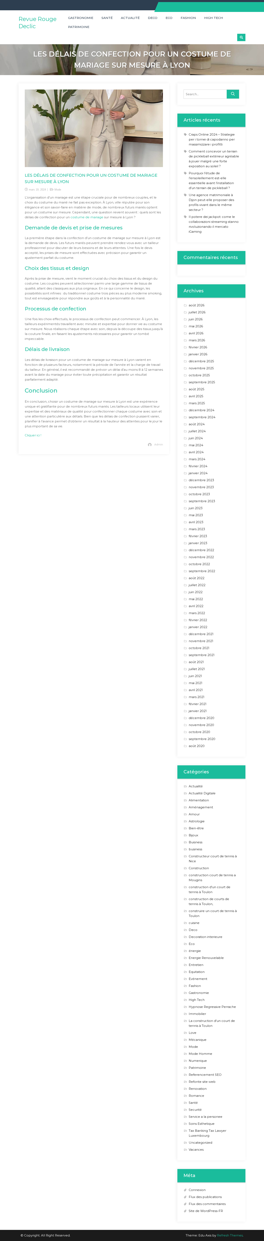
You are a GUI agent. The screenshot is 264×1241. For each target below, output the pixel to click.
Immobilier (197, 1014)
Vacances (196, 1150)
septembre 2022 (202, 571)
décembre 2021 (201, 634)
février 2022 (198, 620)
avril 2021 (196, 690)
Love (192, 1033)
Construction (199, 868)
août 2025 (196, 389)
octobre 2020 (199, 732)
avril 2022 (196, 606)
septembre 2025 (202, 382)
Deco (152, 18)
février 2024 (198, 466)
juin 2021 (195, 676)
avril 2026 (196, 333)
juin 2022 (196, 592)
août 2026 (196, 305)
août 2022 (196, 578)
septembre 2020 (202, 739)
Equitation (197, 972)
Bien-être (196, 828)
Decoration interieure (205, 937)
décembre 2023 (201, 480)
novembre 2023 (201, 487)
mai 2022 (196, 599)
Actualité (130, 18)
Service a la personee (205, 1117)
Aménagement (201, 807)
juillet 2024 (197, 431)
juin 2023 (196, 508)
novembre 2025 (201, 368)
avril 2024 (196, 452)
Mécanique (197, 1040)
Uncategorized (200, 1143)
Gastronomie (80, 18)
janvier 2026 (198, 354)
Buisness (195, 842)
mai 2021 (195, 683)
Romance (196, 1096)
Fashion (188, 18)
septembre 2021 (201, 655)
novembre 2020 (201, 725)
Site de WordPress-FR (206, 1211)
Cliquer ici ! (33, 435)
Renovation (198, 1089)
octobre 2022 (199, 564)
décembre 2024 (201, 410)
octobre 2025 (199, 375)
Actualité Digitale (202, 793)
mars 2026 (197, 340)
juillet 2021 (197, 669)
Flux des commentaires (207, 1204)
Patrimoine (78, 27)
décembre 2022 (201, 550)
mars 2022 (197, 613)
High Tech (213, 18)
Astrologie (197, 821)
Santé (107, 18)
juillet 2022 (197, 585)
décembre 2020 (201, 718)
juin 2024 (196, 438)
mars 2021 (196, 697)
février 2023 (198, 536)
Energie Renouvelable (206, 958)
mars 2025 (197, 403)
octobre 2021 (199, 648)
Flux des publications (205, 1197)
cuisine (194, 923)
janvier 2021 (198, 711)
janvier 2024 (198, 473)
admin (158, 444)
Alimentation (199, 800)
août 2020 (197, 746)
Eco (169, 18)
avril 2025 (196, 396)
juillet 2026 (197, 312)
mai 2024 (196, 445)
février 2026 (198, 347)
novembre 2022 (201, 557)
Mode (57, 189)
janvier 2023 (198, 543)
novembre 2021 (201, 641)
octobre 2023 (199, 494)
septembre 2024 (202, 417)
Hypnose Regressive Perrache (212, 1007)
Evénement (198, 979)
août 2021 (196, 662)
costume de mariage (87, 217)
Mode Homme (200, 1054)
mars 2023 (197, 529)
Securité (195, 1110)
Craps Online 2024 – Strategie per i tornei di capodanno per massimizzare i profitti (212, 139)
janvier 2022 (198, 627)
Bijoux (193, 835)
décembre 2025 (201, 361)
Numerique (198, 1061)
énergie (195, 951)
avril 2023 (196, 522)
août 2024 (197, 424)
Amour (194, 814)
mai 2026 (196, 326)
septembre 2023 (202, 501)
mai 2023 (196, 515)
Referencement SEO (205, 1075)
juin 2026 (196, 319)
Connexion (197, 1190)
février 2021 (197, 704)
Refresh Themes (230, 1235)
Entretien (196, 965)
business (195, 849)
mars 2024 (197, 459)
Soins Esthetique (201, 1124)
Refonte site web (202, 1082)
